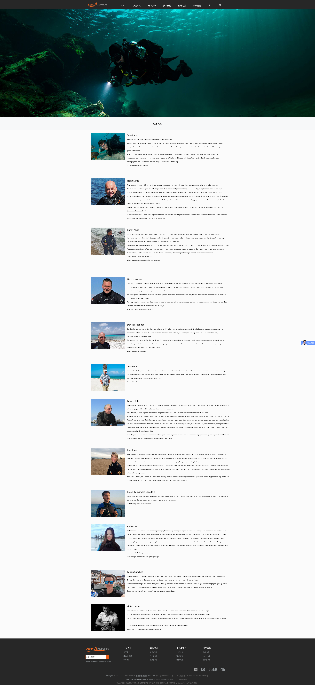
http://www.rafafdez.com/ (142, 504)
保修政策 (179, 659)
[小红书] (214, 669)
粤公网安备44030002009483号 (189, 676)
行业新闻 (153, 656)
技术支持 (167, 5)
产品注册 (179, 652)
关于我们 (126, 652)
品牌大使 (206, 652)
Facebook (136, 382)
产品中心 (137, 5)
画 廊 (206, 656)
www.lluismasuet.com (153, 629)
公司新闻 (153, 652)
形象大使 (157, 123)
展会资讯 (153, 659)
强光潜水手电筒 (149, 683)
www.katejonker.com (180, 480)
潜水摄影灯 (160, 683)
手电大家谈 (192, 683)
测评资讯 (206, 659)
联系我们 (197, 5)
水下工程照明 (170, 683)
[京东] (204, 669)
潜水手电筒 (126, 683)
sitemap (205, 676)
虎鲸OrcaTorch (182, 683)
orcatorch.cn (130, 676)
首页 (122, 5)
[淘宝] (197, 669)
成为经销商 (127, 656)
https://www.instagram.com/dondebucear (162, 591)
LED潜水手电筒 (137, 683)
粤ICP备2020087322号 (164, 676)
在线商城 (182, 5)
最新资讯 (152, 5)
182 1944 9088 (181, 679)
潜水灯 (119, 683)
